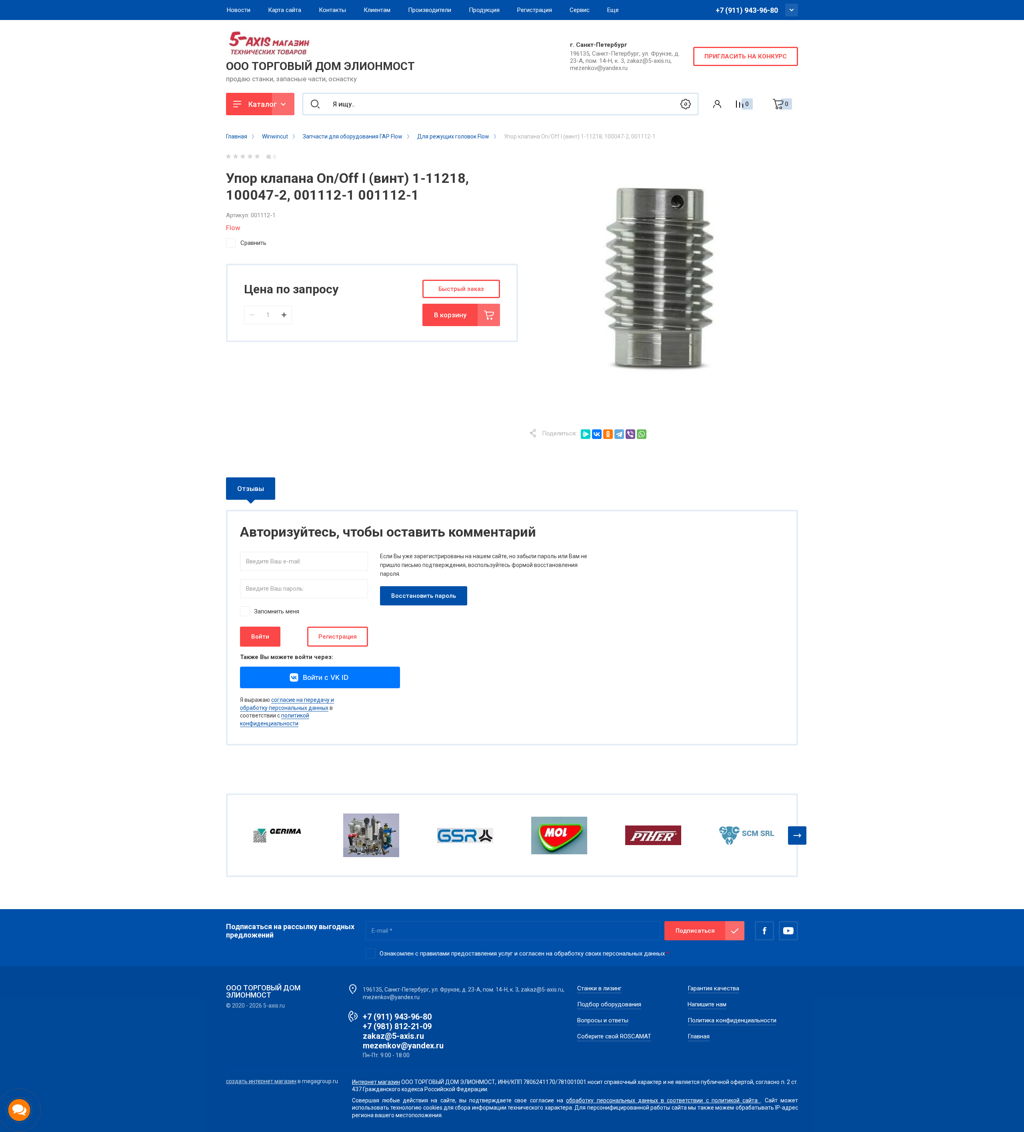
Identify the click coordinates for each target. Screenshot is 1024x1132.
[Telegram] (619, 434)
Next (797, 835)
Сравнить (253, 242)
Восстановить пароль (423, 595)
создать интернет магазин (261, 1081)
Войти (260, 636)
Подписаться (695, 930)
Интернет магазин (376, 1082)
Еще (613, 10)
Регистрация (337, 636)
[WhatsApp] (641, 434)
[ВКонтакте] (597, 434)
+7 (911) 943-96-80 (747, 10)
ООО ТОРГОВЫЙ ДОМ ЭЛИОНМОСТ (320, 66)
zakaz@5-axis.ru (393, 1036)
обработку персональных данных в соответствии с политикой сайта (663, 1100)
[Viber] (630, 434)
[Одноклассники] (608, 434)
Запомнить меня (276, 611)
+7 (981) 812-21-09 (397, 1026)
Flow (233, 228)
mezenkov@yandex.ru (403, 1045)
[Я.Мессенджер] (585, 434)
